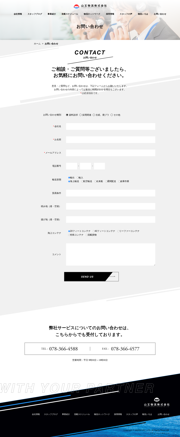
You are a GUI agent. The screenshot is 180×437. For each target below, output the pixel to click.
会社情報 (18, 14)
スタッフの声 (126, 14)
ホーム (37, 43)
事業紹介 (52, 14)
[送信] (91, 276)
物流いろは (143, 14)
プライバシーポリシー (159, 433)
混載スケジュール (70, 14)
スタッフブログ (35, 14)
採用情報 (110, 14)
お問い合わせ (160, 14)
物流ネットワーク (92, 14)
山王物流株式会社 (90, 6)
